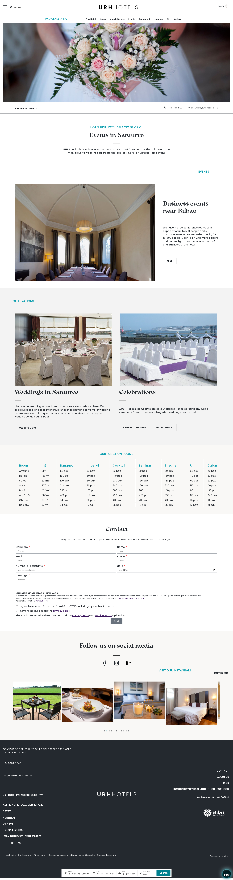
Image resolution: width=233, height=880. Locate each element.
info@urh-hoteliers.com (17, 775)
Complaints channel (106, 855)
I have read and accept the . (44, 611)
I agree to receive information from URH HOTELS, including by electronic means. (67, 606)
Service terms (103, 615)
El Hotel (25, 108)
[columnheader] (27, 463)
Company (22, 547)
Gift (168, 19)
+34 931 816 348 (12, 763)
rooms (103, 19)
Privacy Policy (41, 601)
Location (158, 19)
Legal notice (10, 855)
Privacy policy (80, 615)
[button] (101, 730)
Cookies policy (25, 855)
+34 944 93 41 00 (174, 108)
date (120, 566)
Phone (121, 556)
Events (131, 19)
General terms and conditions (62, 855)
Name (121, 547)
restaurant (144, 19)
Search (163, 872)
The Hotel (91, 19)
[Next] (228, 18)
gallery (177, 19)
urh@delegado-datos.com (131, 598)
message (22, 575)
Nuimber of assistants (29, 566)
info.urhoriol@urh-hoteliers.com (204, 108)
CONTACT (223, 771)
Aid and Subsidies (87, 855)
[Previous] (80, 18)
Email (19, 556)
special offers (117, 19)
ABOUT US (223, 777)
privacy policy (61, 611)
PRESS (225, 783)
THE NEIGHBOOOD (201, 789)
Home (17, 108)
